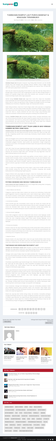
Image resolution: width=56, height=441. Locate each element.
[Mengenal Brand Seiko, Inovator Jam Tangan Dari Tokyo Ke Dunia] (6, 385)
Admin (22, 20)
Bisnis (26, 407)
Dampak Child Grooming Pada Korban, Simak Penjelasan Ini (22, 395)
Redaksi (19, 439)
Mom (15, 380)
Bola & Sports (37, 407)
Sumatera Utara (27, 424)
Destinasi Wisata (31, 410)
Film (16, 413)
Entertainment (9, 413)
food (20, 413)
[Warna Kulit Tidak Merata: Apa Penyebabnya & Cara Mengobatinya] (46, 351)
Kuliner (7, 419)
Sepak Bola (12, 424)
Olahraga (39, 419)
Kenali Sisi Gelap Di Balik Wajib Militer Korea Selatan (9, 357)
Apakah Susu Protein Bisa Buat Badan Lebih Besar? (20, 390)
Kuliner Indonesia (15, 419)
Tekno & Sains (17, 386)
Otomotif (16, 375)
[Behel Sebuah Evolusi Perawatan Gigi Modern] (21, 351)
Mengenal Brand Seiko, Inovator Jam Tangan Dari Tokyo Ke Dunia (24, 384)
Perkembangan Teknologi (35, 421)
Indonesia (7, 416)
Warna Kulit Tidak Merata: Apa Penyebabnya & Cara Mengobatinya (46, 359)
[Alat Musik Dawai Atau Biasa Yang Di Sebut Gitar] (34, 351)
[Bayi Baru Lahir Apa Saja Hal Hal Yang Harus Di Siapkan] (6, 380)
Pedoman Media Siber (42, 439)
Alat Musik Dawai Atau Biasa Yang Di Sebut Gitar (33, 358)
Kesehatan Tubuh (45, 416)
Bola (31, 407)
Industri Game (16, 416)
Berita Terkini (19, 407)
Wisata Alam (8, 430)
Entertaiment (42, 410)
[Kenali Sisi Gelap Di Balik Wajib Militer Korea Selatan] (9, 350)
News (32, 20)
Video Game (30, 427)
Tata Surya (36, 424)
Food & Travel (27, 413)
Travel (23, 427)
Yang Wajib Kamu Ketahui (25, 430)
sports (19, 424)
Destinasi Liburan (20, 410)
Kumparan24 (14, 437)
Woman (15, 430)
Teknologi (17, 427)
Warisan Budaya (39, 427)
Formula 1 (36, 413)
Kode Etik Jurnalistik (31, 439)
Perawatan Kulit (9, 421)
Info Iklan (24, 439)
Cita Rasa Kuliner (9, 410)
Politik (45, 421)
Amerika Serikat (9, 407)
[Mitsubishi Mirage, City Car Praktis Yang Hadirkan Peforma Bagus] (6, 374)
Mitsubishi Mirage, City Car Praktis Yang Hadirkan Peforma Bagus (24, 373)
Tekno (43, 424)
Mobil (23, 419)
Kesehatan (24, 416)
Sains (6, 424)
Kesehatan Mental (34, 416)
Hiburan (43, 413)
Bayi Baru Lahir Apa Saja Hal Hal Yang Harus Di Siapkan (21, 379)
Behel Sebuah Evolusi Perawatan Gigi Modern (21, 358)
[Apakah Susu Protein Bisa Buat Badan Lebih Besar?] (6, 391)
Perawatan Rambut (21, 421)
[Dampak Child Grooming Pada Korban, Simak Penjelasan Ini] (6, 396)
